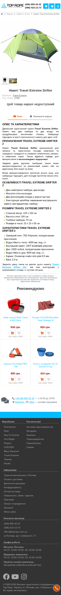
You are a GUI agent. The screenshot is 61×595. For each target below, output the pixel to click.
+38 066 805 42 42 (24, 398)
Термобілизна (33, 443)
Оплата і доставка (13, 479)
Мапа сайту (10, 511)
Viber (31, 402)
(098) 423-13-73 (33, 8)
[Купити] (12, 333)
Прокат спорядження (14, 503)
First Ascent (9, 427)
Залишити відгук (42, 116)
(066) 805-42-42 (33, 4)
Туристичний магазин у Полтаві (20, 475)
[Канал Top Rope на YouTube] (15, 576)
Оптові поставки (12, 491)
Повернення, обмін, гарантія (18, 495)
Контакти (8, 507)
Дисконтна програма (14, 483)
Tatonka (8, 459)
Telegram (19, 402)
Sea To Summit (11, 435)
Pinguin (7, 443)
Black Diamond (11, 451)
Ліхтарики (31, 431)
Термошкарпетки (35, 439)
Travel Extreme (20, 95)
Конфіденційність (13, 487)
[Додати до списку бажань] (19, 333)
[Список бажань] (45, 6)
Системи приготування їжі (39, 427)
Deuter (7, 463)
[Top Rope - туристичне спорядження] (11, 6)
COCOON (9, 447)
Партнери (9, 499)
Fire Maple (9, 439)
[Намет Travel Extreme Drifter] (30, 46)
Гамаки (30, 447)
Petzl (6, 431)
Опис (20, 116)
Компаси (30, 435)
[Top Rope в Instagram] (24, 576)
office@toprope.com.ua (15, 531)
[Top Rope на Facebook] (6, 576)
